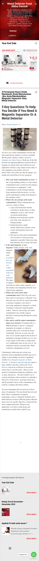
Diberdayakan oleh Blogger (20, 548)
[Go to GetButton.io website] (33, 558)
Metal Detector (17, 160)
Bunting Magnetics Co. (14, 124)
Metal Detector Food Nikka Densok (19, 5)
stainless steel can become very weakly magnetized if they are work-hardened (10, 267)
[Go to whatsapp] (34, 554)
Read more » (32, 493)
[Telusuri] (36, 4)
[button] (36, 43)
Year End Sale (9, 43)
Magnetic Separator (18, 360)
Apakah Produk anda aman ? (14, 523)
